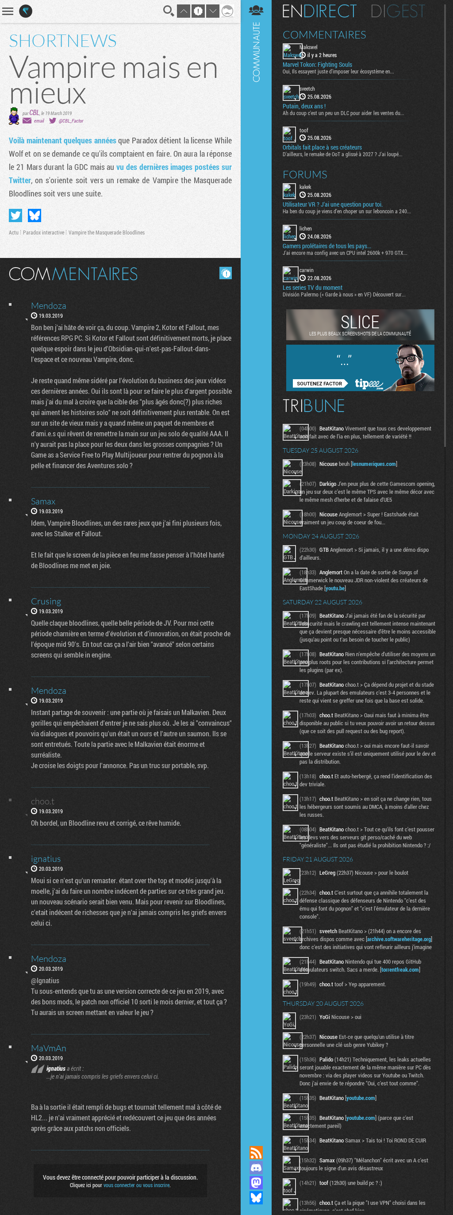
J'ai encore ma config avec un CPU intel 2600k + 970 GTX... (345, 252)
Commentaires (324, 34)
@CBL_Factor (71, 120)
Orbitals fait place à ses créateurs (322, 147)
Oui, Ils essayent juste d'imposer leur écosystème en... (338, 71)
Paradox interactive (43, 232)
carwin (306, 269)
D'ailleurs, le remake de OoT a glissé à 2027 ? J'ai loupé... (343, 154)
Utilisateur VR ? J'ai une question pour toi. (333, 204)
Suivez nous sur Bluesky (256, 1197)
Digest (398, 11)
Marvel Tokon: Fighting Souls (317, 64)
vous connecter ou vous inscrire (136, 1184)
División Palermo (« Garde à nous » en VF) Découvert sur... (344, 294)
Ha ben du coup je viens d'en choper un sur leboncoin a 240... (347, 211)
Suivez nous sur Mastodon (256, 1182)
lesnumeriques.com (374, 464)
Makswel (308, 46)
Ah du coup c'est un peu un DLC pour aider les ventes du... (343, 112)
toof (303, 130)
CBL (34, 112)
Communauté (256, 564)
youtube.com (360, 1098)
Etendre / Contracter (256, 1137)
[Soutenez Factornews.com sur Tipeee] (360, 388)
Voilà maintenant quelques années (62, 140)
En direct (320, 11)
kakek (305, 186)
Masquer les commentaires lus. (225, 273)
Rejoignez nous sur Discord (256, 1167)
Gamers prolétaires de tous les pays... (327, 246)
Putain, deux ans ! (304, 106)
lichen (305, 228)
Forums (305, 174)
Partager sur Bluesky (34, 215)
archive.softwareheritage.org (399, 939)
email (39, 120)
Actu (14, 232)
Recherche (169, 11)
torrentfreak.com (400, 969)
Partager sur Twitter (15, 215)
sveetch (307, 88)
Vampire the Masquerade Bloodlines (107, 232)
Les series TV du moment (312, 287)
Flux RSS (256, 1152)
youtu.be (335, 588)
